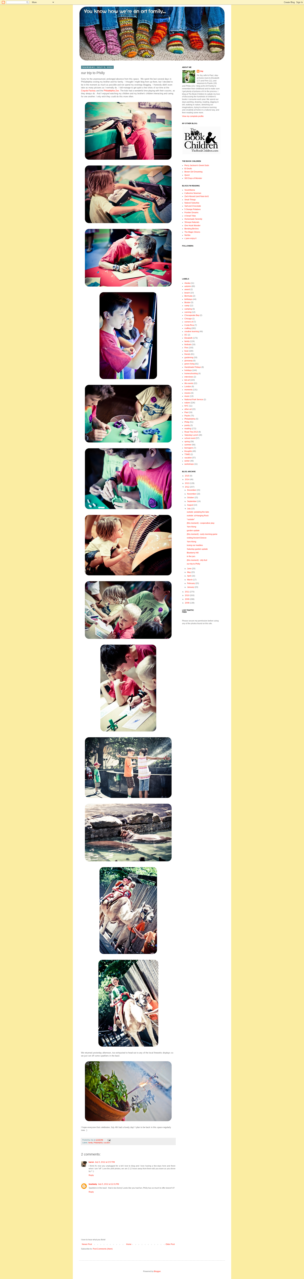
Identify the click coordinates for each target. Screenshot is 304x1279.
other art (188, 409)
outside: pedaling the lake (198, 512)
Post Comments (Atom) (103, 1249)
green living (189, 364)
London (187, 386)
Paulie (187, 416)
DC (185, 335)
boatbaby (93, 1184)
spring (187, 441)
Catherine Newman (192, 193)
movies (187, 393)
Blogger (157, 1271)
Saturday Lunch (191, 435)
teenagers (188, 448)
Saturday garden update (197, 549)
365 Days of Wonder (193, 178)
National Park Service (193, 399)
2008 (187, 603)
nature (187, 403)
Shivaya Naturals (191, 222)
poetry (187, 425)
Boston (187, 302)
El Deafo (188, 168)
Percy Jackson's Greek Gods (196, 165)
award (187, 289)
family (90, 1143)
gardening (188, 357)
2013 (187, 483)
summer (187, 445)
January (191, 587)
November (192, 494)
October (190, 497)
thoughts (188, 451)
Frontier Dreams (191, 212)
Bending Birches (191, 229)
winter (187, 461)
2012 (187, 487)
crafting (187, 328)
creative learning (191, 331)
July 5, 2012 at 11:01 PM (108, 1184)
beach (187, 293)
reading (187, 428)
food (186, 351)
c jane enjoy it (190, 238)
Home (128, 1244)
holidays (188, 370)
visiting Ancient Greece (196, 538)
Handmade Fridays (192, 367)
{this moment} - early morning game (202, 534)
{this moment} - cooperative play (200, 523)
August (190, 505)
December (192, 490)
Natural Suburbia (191, 203)
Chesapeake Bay (191, 315)
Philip (186, 422)
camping (188, 309)
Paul (186, 412)
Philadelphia (98, 1143)
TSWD (187, 454)
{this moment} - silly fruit (197, 560)
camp (186, 306)
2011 (187, 592)
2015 (187, 476)
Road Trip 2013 (191, 432)
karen (91, 1162)
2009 (187, 599)
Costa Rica (189, 325)
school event (189, 438)
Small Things (190, 200)
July (189, 509)
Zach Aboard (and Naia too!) (196, 196)
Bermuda (188, 296)
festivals (187, 344)
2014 (187, 479)
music (187, 396)
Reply (91, 1175)
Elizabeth (188, 338)
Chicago (188, 319)
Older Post (170, 1244)
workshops (189, 464)
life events (188, 383)
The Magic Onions (192, 232)
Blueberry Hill (193, 553)
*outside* (191, 519)
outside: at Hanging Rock (198, 516)
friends (187, 354)
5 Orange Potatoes (192, 209)
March (190, 580)
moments (188, 390)
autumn (187, 286)
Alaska (187, 283)
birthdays (188, 299)
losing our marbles (195, 545)
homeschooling (191, 373)
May (189, 572)
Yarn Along (191, 527)
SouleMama (189, 190)
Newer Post (87, 1244)
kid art (187, 380)
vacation (107, 1143)
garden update (193, 530)
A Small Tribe (190, 216)
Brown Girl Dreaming (193, 172)
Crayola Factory (88, 90)
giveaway (188, 361)
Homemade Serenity (193, 219)
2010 (187, 595)
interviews (188, 377)
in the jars (191, 556)
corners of (188, 322)
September (192, 501)
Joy (201, 71)
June (189, 568)
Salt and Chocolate (192, 206)
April (189, 576)
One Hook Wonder (192, 225)
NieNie (187, 235)
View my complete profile (193, 116)
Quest (187, 175)
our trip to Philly (193, 564)
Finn (186, 348)
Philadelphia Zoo (111, 90)
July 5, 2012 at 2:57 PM (105, 1162)
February (191, 583)
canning (187, 312)
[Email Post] (109, 1140)
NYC (186, 406)
